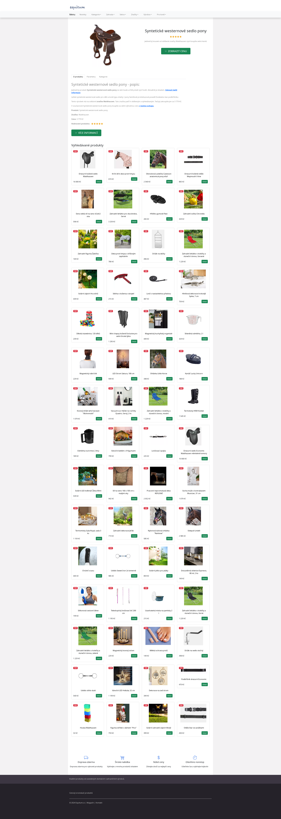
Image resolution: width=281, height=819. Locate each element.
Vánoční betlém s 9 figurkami (123, 451)
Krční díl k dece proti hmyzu (123, 174)
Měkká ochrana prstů (159, 650)
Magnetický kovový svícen (123, 650)
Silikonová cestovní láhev (88, 610)
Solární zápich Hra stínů (88, 293)
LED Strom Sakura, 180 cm (123, 373)
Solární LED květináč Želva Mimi (88, 491)
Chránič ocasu (88, 570)
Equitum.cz (80, 803)
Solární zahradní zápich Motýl (158, 728)
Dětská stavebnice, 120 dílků (88, 333)
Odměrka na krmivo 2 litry (88, 451)
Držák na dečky (158, 253)
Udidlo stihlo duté (88, 690)
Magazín (90, 803)
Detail (99, 182)
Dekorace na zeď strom (158, 690)
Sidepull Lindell (194, 530)
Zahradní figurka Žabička (88, 253)
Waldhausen (181, 41)
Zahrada (109, 14)
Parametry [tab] (91, 76)
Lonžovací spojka (159, 451)
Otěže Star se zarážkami (194, 728)
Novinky (83, 14)
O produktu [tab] (78, 76)
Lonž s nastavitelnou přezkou (159, 293)
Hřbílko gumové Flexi (158, 214)
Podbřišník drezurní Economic (193, 679)
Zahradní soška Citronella (193, 214)
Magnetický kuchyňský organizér (158, 333)
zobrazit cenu (177, 51)
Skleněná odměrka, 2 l (194, 333)
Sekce (122, 14)
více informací (88, 132)
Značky (134, 14)
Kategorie (96, 14)
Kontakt (99, 803)
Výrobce (147, 14)
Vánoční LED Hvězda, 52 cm (123, 690)
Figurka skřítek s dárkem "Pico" (123, 728)
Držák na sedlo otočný (194, 650)
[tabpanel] (128, 104)
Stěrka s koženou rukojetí (123, 293)
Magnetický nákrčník (88, 373)
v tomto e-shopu (146, 106)
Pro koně (161, 14)
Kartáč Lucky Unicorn (194, 373)
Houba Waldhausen (88, 728)
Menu (72, 14)
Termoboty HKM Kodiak (194, 411)
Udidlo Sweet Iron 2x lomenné (123, 570)
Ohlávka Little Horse (158, 373)
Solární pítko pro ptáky (158, 570)
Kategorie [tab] (103, 76)
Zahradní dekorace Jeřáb (123, 530)
